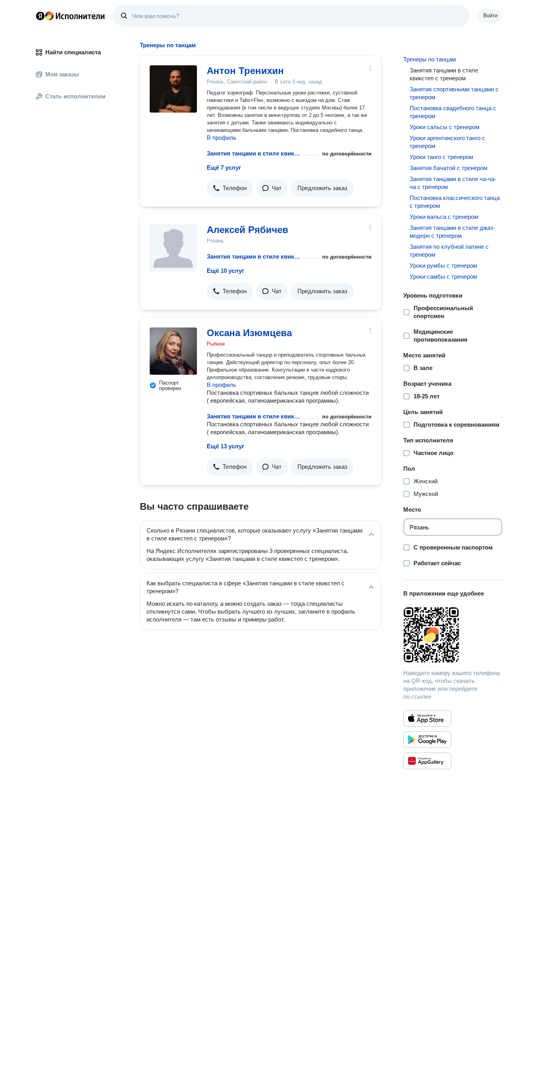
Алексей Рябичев (247, 229)
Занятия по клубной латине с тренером (449, 250)
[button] (230, 188)
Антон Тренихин (245, 70)
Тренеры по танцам (429, 59)
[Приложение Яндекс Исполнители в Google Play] (427, 739)
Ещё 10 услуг (225, 270)
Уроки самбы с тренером (443, 276)
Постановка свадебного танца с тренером (453, 112)
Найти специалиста (73, 52)
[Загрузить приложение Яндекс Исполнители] (452, 635)
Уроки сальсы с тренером (444, 127)
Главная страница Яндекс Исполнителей (70, 16)
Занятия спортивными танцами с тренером (454, 93)
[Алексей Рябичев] (173, 248)
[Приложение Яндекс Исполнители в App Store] (427, 718)
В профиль (221, 137)
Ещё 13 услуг (225, 446)
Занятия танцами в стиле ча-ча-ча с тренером (453, 183)
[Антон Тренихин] (173, 89)
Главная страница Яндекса (40, 16)
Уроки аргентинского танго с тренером (447, 142)
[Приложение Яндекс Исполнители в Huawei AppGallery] (427, 761)
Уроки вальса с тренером (444, 216)
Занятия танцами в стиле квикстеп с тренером (253, 153)
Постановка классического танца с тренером (455, 201)
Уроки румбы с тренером (443, 265)
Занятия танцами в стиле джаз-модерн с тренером (452, 231)
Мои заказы (62, 74)
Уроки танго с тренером (441, 157)
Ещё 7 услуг (224, 167)
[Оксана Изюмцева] (173, 351)
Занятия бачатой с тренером (448, 168)
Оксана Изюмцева (249, 332)
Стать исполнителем (75, 96)
